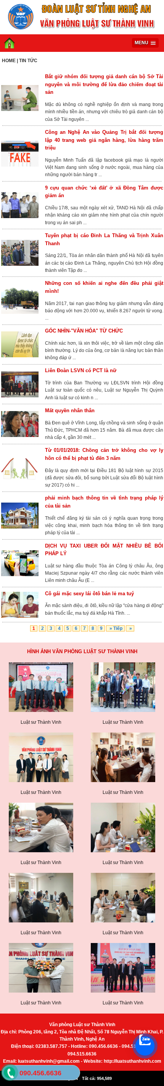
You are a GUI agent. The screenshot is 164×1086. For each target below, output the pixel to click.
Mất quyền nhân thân (70, 410)
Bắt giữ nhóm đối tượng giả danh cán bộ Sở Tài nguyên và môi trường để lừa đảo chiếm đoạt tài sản (104, 84)
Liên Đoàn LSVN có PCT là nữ (80, 370)
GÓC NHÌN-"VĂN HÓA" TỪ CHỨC (84, 331)
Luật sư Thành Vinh (41, 722)
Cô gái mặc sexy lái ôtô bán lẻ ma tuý (89, 593)
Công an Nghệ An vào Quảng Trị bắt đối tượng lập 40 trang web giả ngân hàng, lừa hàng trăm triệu (104, 140)
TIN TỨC (28, 60)
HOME (9, 60)
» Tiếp (115, 628)
